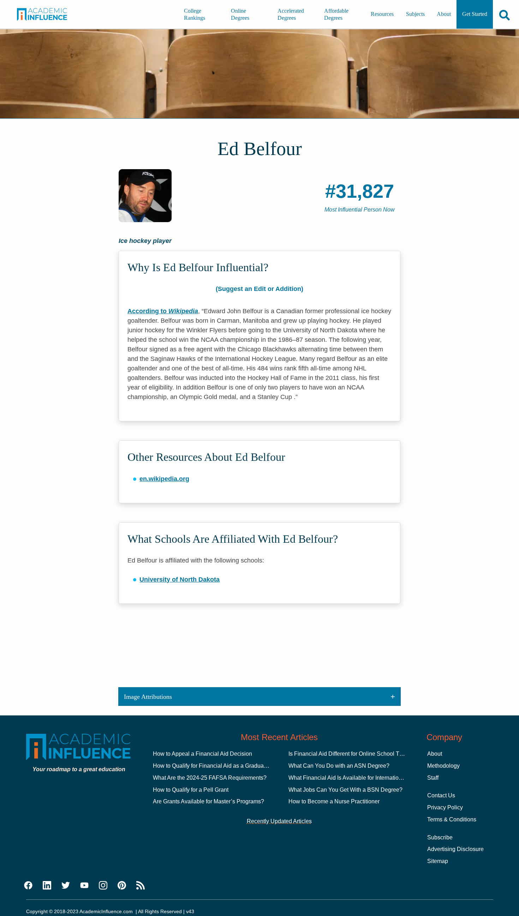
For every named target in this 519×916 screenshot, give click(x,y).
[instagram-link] (103, 885)
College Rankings (194, 14)
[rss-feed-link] (140, 885)
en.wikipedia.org (164, 478)
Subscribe (440, 837)
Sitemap (437, 861)
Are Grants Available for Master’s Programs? (208, 801)
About (444, 14)
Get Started (474, 14)
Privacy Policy (445, 807)
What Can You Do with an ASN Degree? (338, 766)
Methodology (443, 766)
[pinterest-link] (122, 885)
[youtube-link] (84, 885)
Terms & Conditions (451, 819)
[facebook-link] (28, 885)
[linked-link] (47, 885)
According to (162, 311)
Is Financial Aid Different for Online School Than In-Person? (363, 754)
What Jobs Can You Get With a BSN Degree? (345, 790)
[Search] (505, 15)
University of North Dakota (179, 579)
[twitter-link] (66, 885)
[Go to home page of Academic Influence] (47, 14)
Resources (382, 14)
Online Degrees (240, 14)
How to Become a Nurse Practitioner (334, 801)
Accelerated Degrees (291, 14)
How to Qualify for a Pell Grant (190, 790)
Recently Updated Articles (279, 821)
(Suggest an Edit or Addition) (259, 288)
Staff (433, 778)
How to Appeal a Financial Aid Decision (202, 754)
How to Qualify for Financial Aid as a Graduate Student (221, 766)
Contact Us (441, 795)
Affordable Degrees (336, 14)
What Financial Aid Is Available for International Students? (360, 778)
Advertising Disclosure (455, 849)
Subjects (415, 14)
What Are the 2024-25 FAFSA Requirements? (210, 778)
